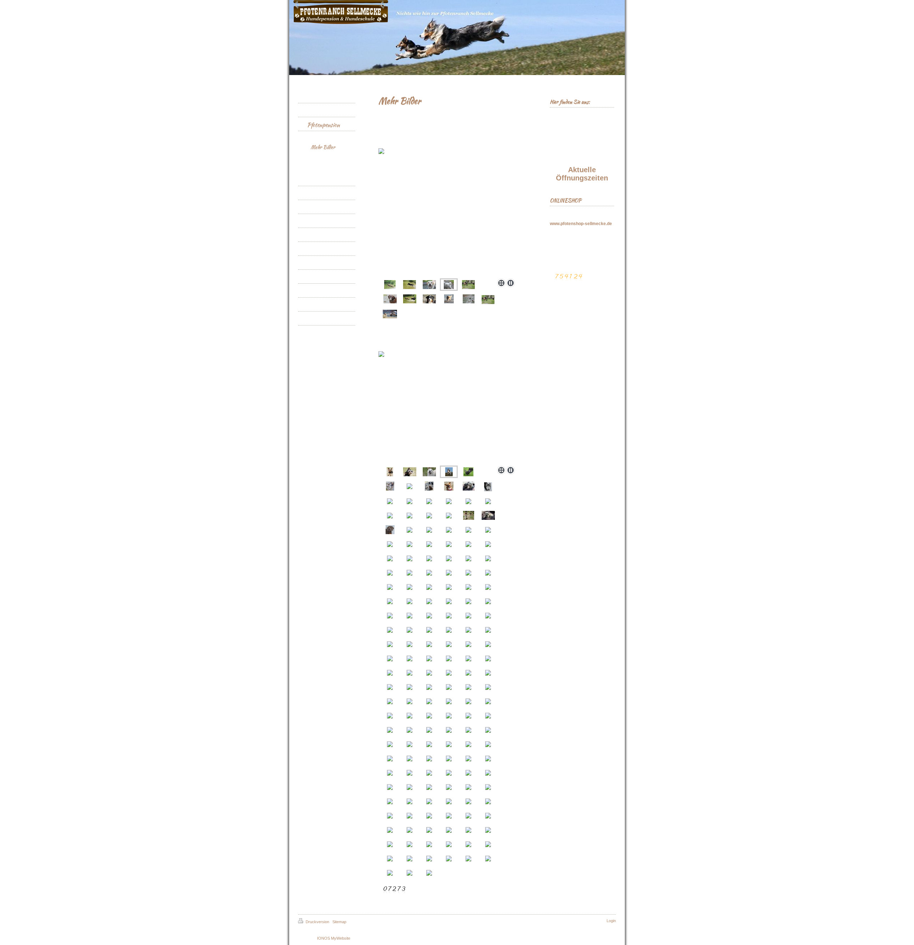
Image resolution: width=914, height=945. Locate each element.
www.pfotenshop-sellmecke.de (581, 223)
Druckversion (317, 922)
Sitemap (339, 922)
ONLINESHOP (565, 200)
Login (611, 921)
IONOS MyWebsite (333, 938)
